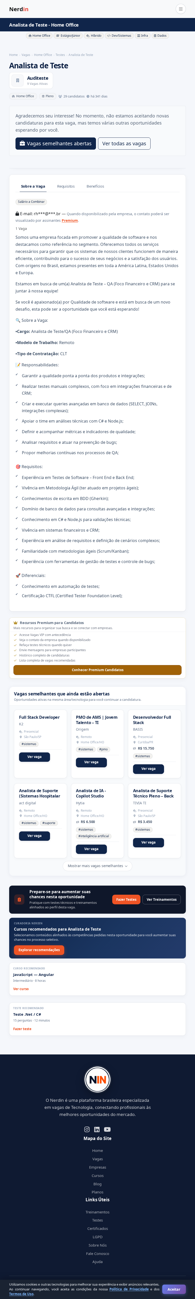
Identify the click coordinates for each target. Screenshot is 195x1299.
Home (97, 1150)
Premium (70, 220)
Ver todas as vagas (124, 143)
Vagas (97, 1158)
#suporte (48, 823)
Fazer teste (22, 1029)
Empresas (97, 1167)
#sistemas (29, 744)
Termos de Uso (21, 1294)
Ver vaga (34, 756)
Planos (97, 1191)
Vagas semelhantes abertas (59, 143)
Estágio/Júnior (70, 35)
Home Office (41, 35)
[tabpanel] (97, 398)
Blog (97, 1183)
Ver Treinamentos (161, 899)
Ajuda (97, 1261)
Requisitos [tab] (66, 186)
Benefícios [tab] (95, 186)
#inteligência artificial (93, 836)
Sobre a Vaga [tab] (33, 186)
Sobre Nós (98, 1245)
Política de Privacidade (129, 1289)
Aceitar (174, 1289)
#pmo (103, 749)
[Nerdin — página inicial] (97, 1080)
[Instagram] (87, 1129)
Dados (162, 35)
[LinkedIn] (97, 1129)
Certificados (97, 1228)
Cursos (98, 1175)
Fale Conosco (97, 1253)
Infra (144, 35)
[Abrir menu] (181, 9)
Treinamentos (97, 1211)
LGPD (98, 1236)
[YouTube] (107, 1129)
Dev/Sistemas (121, 35)
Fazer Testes (126, 899)
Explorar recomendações (39, 950)
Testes (97, 1220)
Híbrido (96, 35)
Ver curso (21, 989)
